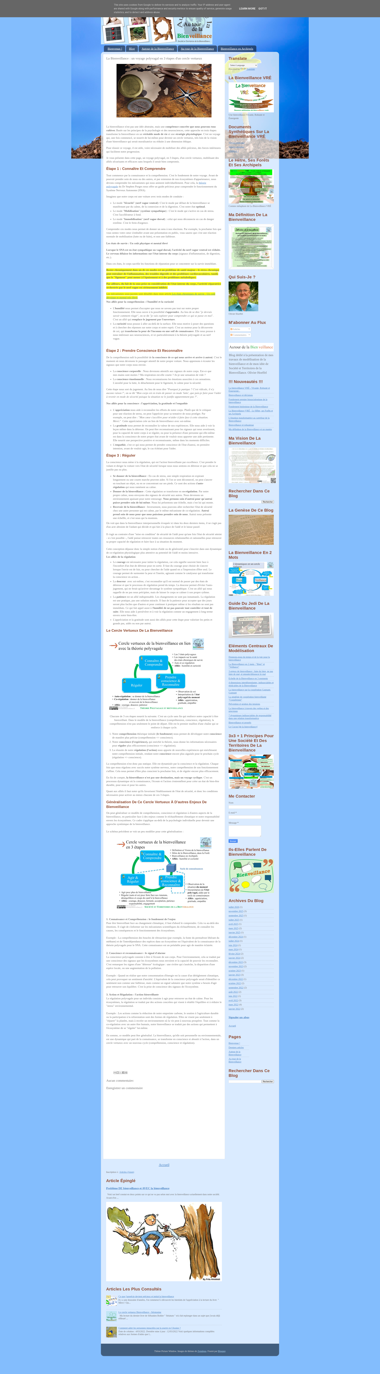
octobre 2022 (235, 983)
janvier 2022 (234, 1009)
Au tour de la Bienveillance (197, 48)
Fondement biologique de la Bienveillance (248, 406)
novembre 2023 (236, 966)
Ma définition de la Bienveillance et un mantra (250, 429)
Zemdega (202, 1351)
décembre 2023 (236, 962)
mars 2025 (233, 928)
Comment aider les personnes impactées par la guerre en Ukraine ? (149, 1328)
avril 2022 (233, 1000)
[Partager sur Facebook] (123, 1072)
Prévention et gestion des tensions (244, 704)
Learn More (247, 8)
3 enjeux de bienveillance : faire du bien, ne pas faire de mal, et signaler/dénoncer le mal (251, 673)
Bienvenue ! (115, 48)
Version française (237, 143)
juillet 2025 (234, 920)
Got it (262, 8)
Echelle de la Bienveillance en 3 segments (248, 678)
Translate (250, 69)
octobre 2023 (235, 970)
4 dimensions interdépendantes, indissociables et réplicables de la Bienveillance (251, 684)
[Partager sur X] (120, 1072)
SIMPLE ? (234, 151)
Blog (132, 48)
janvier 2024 (234, 958)
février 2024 (234, 953)
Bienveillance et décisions (241, 395)
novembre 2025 (236, 911)
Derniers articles (236, 1047)
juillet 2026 (234, 907)
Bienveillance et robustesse (241, 425)
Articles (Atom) (126, 1172)
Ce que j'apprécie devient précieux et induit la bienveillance (146, 1296)
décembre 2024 (236, 937)
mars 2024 (233, 949)
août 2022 (233, 992)
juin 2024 (233, 945)
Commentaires (239, 335)
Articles (236, 329)
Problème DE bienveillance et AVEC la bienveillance (137, 1188)
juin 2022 (233, 996)
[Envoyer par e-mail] (114, 1072)
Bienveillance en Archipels (237, 48)
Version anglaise (236, 147)
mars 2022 (233, 1004)
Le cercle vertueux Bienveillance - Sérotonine (139, 1312)
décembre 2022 (236, 979)
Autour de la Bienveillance (158, 48)
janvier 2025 (234, 932)
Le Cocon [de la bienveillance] (243, 726)
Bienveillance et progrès (240, 722)
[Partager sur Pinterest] (126, 1072)
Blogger (221, 1351)
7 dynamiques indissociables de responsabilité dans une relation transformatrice (250, 717)
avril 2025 (233, 924)
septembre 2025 (236, 915)
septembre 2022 (236, 987)
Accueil (164, 1165)
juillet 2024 (234, 941)
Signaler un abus (239, 1017)
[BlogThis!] (117, 1072)
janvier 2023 (234, 975)
